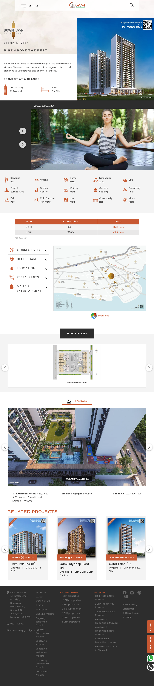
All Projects (41, 609)
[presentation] (22, 131)
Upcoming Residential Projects (41, 652)
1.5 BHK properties (71, 600)
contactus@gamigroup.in (24, 630)
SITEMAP (127, 617)
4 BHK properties (71, 617)
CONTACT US (43, 600)
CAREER (39, 596)
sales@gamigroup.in (80, 493)
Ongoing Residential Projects (41, 622)
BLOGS (39, 605)
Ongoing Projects (45, 613)
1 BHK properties (70, 595)
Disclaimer (128, 608)
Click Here (118, 227)
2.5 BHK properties (72, 608)
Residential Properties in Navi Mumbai (104, 631)
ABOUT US (41, 592)
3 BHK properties (71, 613)
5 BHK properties (71, 621)
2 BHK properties (71, 604)
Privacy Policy (130, 604)
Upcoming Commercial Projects (42, 664)
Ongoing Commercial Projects (42, 633)
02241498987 (17, 623)
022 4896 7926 (133, 493)
